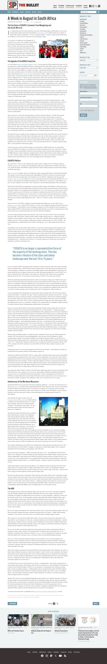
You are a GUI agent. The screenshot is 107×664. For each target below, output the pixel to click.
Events (86, 6)
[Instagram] (93, 6)
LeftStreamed (70, 6)
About (55, 6)
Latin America (83, 38)
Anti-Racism (83, 19)
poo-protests (38, 533)
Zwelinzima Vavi (16, 165)
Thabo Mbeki (33, 179)
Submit (22, 12)
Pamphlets (79, 6)
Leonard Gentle (37, 22)
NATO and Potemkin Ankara (16, 631)
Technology (83, 46)
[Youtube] (60, 655)
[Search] (98, 12)
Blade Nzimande (30, 372)
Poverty (82, 40)
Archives (34, 12)
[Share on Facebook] (54, 603)
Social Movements (85, 44)
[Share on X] (57, 603)
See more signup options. (90, 87)
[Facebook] (90, 6)
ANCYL (19, 179)
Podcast (50, 652)
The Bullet (61, 6)
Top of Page (77, 652)
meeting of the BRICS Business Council (27, 64)
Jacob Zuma (14, 173)
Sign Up (83, 115)
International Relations (15, 22)
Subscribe (27, 12)
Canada (82, 21)
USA (81, 50)
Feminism (82, 29)
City (83, 103)
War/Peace (83, 52)
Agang (23, 400)
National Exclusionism (61, 631)
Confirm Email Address (86, 97)
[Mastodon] (51, 655)
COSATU (10, 179)
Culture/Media (84, 23)
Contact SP (63, 652)
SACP (14, 179)
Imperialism (83, 31)
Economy (82, 25)
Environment (83, 27)
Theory (82, 48)
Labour (82, 37)
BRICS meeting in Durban (26, 74)
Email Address (83, 91)
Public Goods (83, 42)
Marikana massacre (14, 386)
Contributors (15, 12)
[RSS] (99, 6)
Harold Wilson (40, 33)
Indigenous (83, 33)
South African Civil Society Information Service (46, 591)
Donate (39, 12)
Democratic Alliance (13, 400)
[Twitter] (96, 6)
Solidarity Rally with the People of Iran (41, 632)
